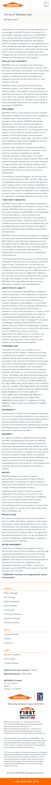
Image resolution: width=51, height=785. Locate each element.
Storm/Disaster (10, 606)
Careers (7, 638)
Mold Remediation (12, 601)
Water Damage (11, 593)
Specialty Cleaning (12, 618)
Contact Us (9, 643)
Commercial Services (13, 614)
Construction (9, 610)
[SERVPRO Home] (13, 4)
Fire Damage (9, 597)
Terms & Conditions (12, 655)
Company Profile (11, 634)
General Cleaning (11, 622)
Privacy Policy (9, 659)
